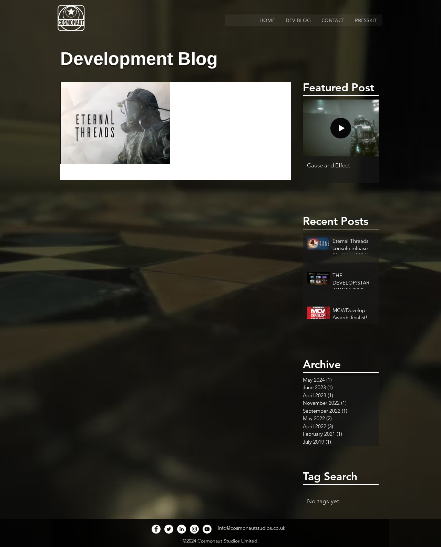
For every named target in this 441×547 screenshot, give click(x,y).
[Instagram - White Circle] (194, 529)
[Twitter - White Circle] (168, 529)
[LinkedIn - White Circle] (181, 529)
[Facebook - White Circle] (156, 529)
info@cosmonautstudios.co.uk (251, 528)
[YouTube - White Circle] (207, 529)
